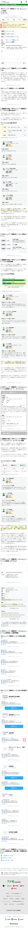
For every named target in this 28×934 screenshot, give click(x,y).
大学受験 (16, 885)
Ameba (9, 919)
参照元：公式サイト (23, 405)
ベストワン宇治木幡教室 (6, 679)
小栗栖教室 (3, 660)
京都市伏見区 (9, 6)
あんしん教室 (4, 809)
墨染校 (3, 719)
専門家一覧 (11, 898)
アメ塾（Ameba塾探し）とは (16, 893)
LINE (10, 885)
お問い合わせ (11, 904)
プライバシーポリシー (6, 901)
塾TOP (2, 6)
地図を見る (4, 644)
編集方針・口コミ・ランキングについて (14, 896)
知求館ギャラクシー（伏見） (8, 737)
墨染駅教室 (4, 819)
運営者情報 (17, 898)
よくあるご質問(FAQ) (20, 904)
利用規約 (23, 898)
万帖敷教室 (4, 771)
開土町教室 (3, 669)
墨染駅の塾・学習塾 (7, 858)
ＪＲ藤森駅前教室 (5, 799)
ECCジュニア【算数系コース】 (12, 40)
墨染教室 (3, 701)
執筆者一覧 (5, 898)
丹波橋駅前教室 (4, 640)
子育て (23, 885)
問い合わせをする (4, 626)
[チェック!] (24, 740)
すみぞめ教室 (4, 781)
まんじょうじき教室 (6, 753)
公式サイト (14, 708)
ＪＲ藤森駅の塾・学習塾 (8, 855)
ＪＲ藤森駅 (13, 6)
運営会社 (5, 904)
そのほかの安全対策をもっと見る (14, 618)
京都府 (5, 6)
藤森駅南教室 (4, 650)
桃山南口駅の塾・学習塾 (8, 860)
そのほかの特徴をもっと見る (14, 608)
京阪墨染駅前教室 (5, 837)
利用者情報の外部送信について (18, 901)
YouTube (15, 888)
